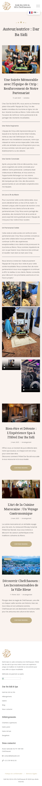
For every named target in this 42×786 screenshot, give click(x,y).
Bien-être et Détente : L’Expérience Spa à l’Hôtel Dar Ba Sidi (21, 432)
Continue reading (23, 469)
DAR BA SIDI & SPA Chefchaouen (22, 6)
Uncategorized (26, 442)
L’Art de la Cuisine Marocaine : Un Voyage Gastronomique (21, 508)
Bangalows (5, 735)
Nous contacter (7, 709)
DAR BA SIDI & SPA (8, 692)
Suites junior (6, 727)
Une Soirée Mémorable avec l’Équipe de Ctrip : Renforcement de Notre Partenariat (21, 86)
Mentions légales (31, 774)
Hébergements (7, 696)
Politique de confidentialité (13, 774)
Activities (26, 98)
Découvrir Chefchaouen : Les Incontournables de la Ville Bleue (21, 585)
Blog (3, 705)
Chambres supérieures (9, 723)
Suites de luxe (6, 731)
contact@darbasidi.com (12, 756)
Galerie (4, 701)
